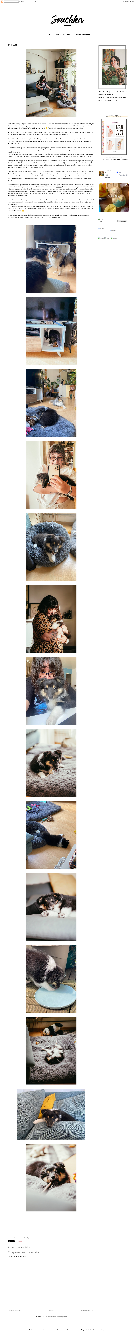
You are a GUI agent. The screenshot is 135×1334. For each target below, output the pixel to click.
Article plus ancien (87, 1310)
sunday (36, 1238)
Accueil (51, 1310)
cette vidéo (35, 193)
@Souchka (11, 217)
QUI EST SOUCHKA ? (63, 34)
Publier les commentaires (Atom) (56, 1317)
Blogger (103, 1330)
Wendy (82, 128)
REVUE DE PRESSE (83, 34)
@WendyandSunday (34, 217)
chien (31, 1238)
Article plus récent (15, 1310)
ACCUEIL (48, 34)
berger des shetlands (21, 1238)
